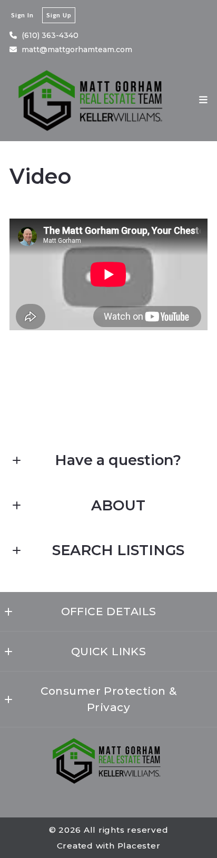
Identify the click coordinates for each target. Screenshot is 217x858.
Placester (139, 846)
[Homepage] (93, 100)
